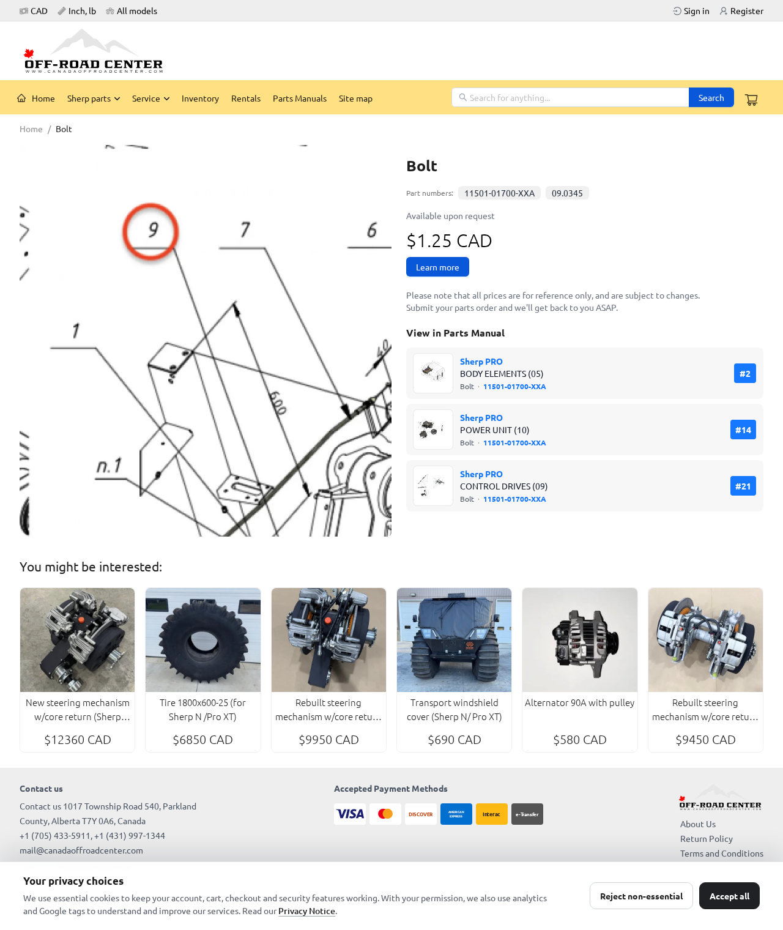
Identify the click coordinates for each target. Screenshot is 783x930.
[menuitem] (36, 97)
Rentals (246, 97)
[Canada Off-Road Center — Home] (98, 50)
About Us (698, 823)
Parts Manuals (300, 97)
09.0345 (567, 192)
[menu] (231, 97)
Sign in (697, 10)
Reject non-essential (641, 895)
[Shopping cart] (751, 99)
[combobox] (571, 97)
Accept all (729, 895)
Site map (356, 97)
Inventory (200, 97)
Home (43, 97)
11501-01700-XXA (499, 192)
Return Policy (706, 838)
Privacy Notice (306, 911)
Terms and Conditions (721, 852)
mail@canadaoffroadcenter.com (81, 849)
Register (746, 10)
